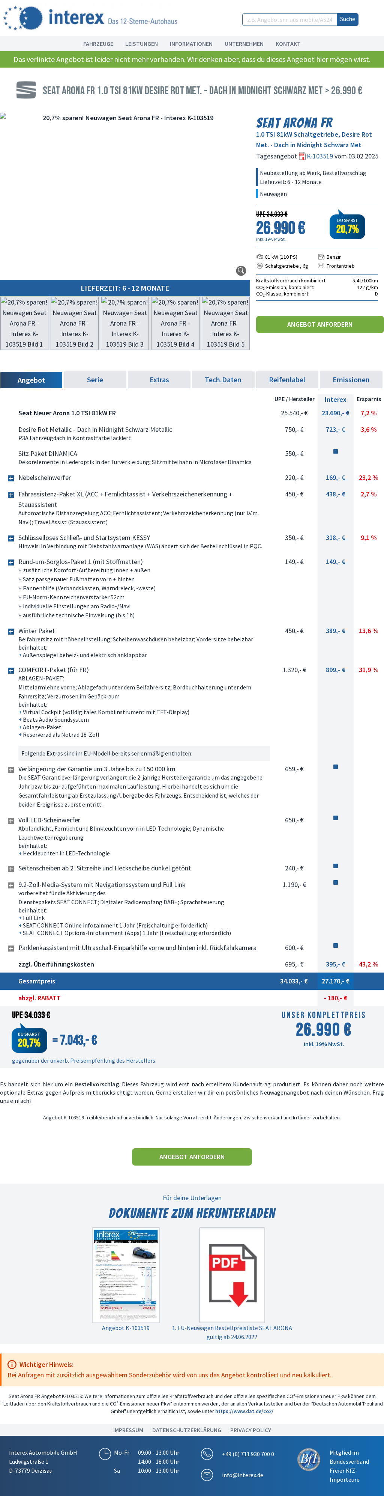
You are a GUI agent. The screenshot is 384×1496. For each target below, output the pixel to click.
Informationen (191, 43)
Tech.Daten (223, 379)
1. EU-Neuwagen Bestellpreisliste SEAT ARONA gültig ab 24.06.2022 (232, 1332)
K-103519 (320, 156)
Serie (95, 379)
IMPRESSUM (128, 1430)
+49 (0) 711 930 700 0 (248, 1454)
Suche (347, 19)
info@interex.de (242, 1475)
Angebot (31, 380)
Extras (159, 379)
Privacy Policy (250, 1430)
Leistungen (141, 43)
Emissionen (351, 379)
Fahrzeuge (98, 43)
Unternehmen (244, 43)
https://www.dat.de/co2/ (244, 1411)
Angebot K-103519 (126, 1328)
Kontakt (288, 43)
